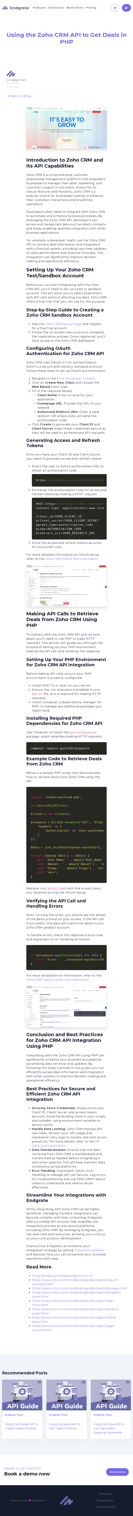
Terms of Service (105, 1507)
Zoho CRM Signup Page (63, 324)
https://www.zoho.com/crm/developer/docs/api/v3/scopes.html (79, 1288)
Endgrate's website (89, 1250)
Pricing (91, 7)
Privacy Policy (105, 1500)
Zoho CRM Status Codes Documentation (57, 979)
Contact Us (105, 1493)
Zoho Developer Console (76, 378)
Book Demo (75, 7)
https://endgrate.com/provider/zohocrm (62, 1275)
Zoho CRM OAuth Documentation (71, 559)
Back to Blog (20, 96)
